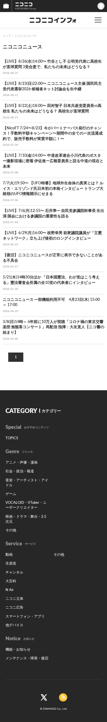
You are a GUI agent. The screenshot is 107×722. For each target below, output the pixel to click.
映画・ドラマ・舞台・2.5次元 (25, 519)
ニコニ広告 (14, 607)
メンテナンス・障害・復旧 (26, 658)
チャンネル (14, 572)
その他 (10, 530)
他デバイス (14, 625)
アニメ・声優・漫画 (21, 462)
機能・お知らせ (17, 649)
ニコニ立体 (14, 599)
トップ (7, 35)
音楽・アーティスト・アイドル (26, 483)
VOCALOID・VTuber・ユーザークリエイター (25, 505)
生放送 (10, 563)
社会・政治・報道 (19, 471)
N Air (9, 590)
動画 (9, 555)
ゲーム (10, 494)
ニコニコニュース (25, 35)
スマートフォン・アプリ (25, 616)
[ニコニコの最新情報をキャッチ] (63, 697)
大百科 (10, 581)
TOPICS (11, 438)
